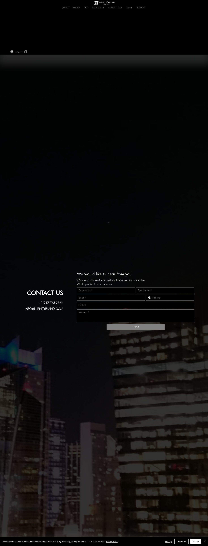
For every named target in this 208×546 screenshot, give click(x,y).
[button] (11, 51)
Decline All (181, 541)
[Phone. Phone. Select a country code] (151, 297)
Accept (196, 541)
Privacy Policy (112, 541)
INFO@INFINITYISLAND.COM (44, 309)
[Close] (204, 541)
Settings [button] (168, 541)
